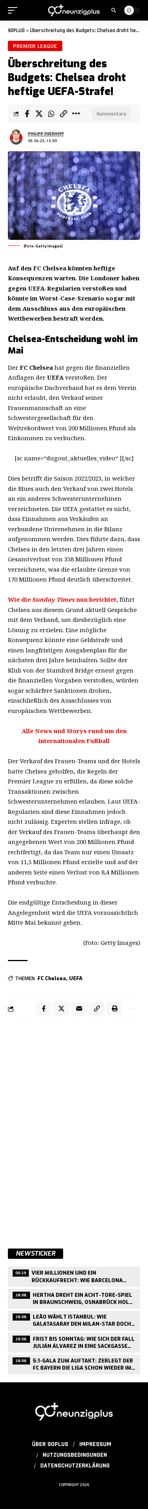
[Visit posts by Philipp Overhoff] (16, 137)
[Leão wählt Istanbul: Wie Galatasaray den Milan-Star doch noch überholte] (74, 1319)
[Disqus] (74, 1131)
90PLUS (16, 30)
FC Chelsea (51, 978)
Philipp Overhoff (46, 134)
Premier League (35, 46)
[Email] (79, 1008)
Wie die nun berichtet (62, 599)
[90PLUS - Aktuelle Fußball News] (74, 10)
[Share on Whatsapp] (51, 113)
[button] (14, 10)
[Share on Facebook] (26, 113)
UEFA (75, 978)
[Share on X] (39, 113)
